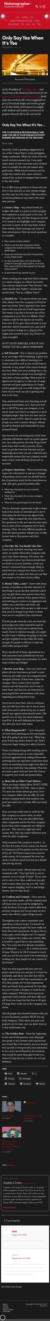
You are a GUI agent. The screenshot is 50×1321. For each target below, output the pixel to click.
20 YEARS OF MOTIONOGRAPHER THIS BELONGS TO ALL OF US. (25, 21)
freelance (11, 1164)
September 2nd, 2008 (21, 1258)
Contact (6, 1308)
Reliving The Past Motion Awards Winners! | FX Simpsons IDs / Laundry (11, 1145)
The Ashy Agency (30, 89)
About (5, 1304)
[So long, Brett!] (11, 1106)
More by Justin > (9, 1207)
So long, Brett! (8, 1115)
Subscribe (6, 1311)
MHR (14, 1231)
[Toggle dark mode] (40, 6)
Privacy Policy (8, 1309)
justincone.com (29, 1183)
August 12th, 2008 (19, 1234)
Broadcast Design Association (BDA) (21, 96)
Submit (5, 1306)
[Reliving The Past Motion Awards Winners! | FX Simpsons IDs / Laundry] (11, 1132)
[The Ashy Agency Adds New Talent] (33, 1106)
